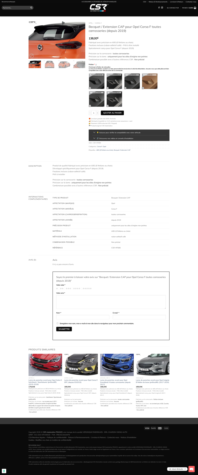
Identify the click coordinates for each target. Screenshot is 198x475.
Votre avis (60, 293)
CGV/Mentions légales (37, 437)
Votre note (60, 285)
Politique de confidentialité (57, 437)
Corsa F (98, 23)
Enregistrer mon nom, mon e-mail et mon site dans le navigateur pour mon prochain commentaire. (97, 323)
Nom (58, 313)
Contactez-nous (191, 2)
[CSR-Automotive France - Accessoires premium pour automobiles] (99, 8)
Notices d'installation (128, 437)
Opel (91, 23)
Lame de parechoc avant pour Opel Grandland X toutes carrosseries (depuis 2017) (115, 382)
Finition (92, 64)
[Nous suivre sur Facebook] (159, 8)
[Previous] (32, 40)
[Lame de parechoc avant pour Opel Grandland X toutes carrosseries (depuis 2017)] (117, 365)
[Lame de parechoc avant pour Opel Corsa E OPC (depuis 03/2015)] (81, 365)
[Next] (81, 40)
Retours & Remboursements (158, 2)
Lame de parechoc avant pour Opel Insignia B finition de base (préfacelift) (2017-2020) (152, 381)
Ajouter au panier (112, 113)
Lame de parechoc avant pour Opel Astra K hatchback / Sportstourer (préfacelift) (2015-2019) (45, 382)
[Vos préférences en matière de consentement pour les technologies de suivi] (4, 471)
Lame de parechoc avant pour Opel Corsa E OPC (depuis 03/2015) (81, 381)
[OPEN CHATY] (191, 469)
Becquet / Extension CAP (122, 150)
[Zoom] (31, 56)
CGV (144, 2)
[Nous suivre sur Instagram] (162, 8)
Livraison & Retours (176, 2)
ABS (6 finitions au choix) (104, 150)
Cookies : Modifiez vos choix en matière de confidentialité (50, 440)
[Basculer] (94, 132)
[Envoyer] (31, 8)
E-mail (116, 313)
